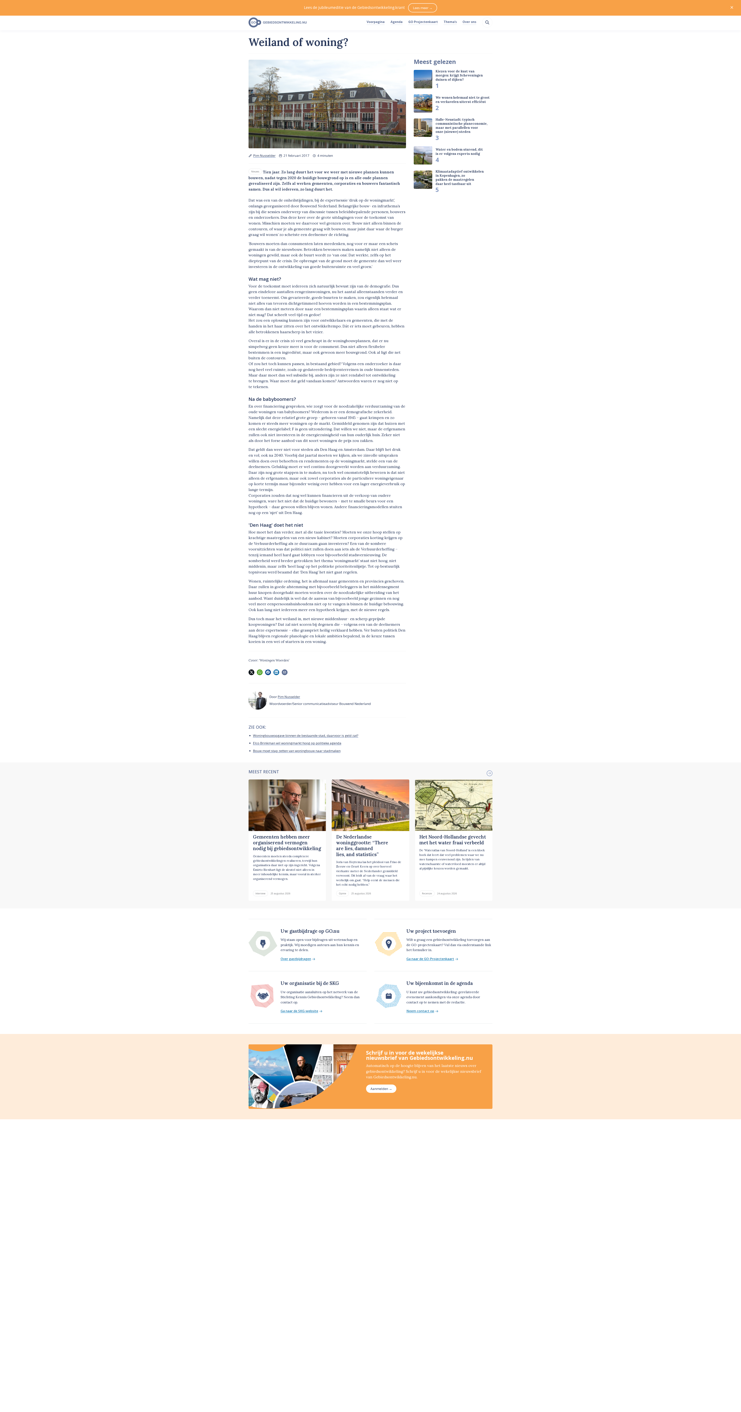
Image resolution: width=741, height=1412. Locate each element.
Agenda (397, 22)
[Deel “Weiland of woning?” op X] (251, 672)
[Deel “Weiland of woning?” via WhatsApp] (260, 672)
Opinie (342, 893)
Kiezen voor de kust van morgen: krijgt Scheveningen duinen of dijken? (459, 75)
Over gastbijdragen (296, 959)
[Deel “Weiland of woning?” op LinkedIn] (276, 672)
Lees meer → (422, 8)
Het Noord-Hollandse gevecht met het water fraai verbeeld (452, 840)
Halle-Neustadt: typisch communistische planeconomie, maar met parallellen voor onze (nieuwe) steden (461, 125)
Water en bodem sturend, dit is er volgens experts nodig (459, 152)
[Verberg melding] (731, 8)
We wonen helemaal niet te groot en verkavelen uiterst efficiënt (463, 100)
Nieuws (255, 171)
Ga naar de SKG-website (299, 1011)
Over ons (469, 22)
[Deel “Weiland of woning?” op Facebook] (268, 672)
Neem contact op (420, 1011)
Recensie (427, 893)
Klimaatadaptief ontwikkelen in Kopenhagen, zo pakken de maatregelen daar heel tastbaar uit (460, 177)
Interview (260, 893)
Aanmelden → (381, 1088)
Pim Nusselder (264, 155)
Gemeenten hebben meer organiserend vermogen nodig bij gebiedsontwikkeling (287, 843)
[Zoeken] (487, 22)
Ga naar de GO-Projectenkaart (430, 959)
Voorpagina (376, 22)
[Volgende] (489, 773)
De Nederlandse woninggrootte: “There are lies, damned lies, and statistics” (362, 845)
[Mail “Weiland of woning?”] (285, 672)
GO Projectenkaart (423, 22)
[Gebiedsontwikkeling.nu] (305, 23)
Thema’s (450, 22)
